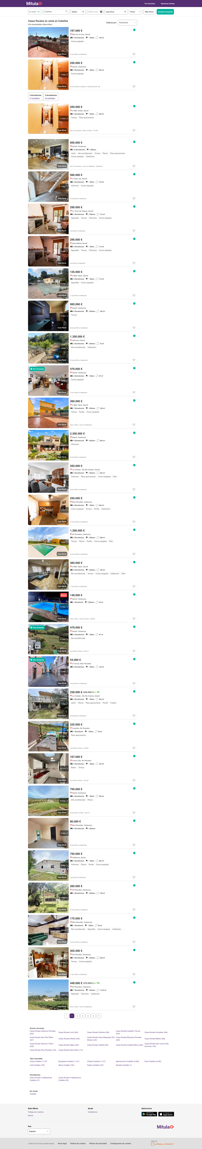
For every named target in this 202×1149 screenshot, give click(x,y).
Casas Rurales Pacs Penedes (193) (43, 1050)
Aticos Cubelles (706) (66, 1065)
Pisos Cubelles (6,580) (153, 1061)
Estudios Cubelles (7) (124, 1065)
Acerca (30, 1115)
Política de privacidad (98, 1143)
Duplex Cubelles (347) (95, 1065)
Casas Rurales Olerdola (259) (98, 1032)
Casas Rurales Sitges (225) (69, 1045)
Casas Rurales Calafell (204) (97, 1045)
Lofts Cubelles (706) (37, 1065)
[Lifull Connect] (162, 1144)
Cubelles (33, 1094)
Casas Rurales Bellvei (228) (155, 1038)
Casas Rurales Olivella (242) (69, 1038)
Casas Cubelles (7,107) (38, 1061)
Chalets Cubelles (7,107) (96, 1061)
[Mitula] (34, 3)
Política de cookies (78, 1143)
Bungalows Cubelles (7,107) (69, 1061)
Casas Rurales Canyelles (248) (156, 1032)
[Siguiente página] (99, 1016)
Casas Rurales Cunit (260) (68, 1032)
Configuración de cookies (120, 1143)
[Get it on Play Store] (149, 1114)
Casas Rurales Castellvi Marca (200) (129, 1045)
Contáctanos (92, 1112)
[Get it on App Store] (166, 1114)
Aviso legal (62, 1143)
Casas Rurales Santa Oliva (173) (71, 1050)
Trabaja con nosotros (36, 1112)
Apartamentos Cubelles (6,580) (127, 1061)
